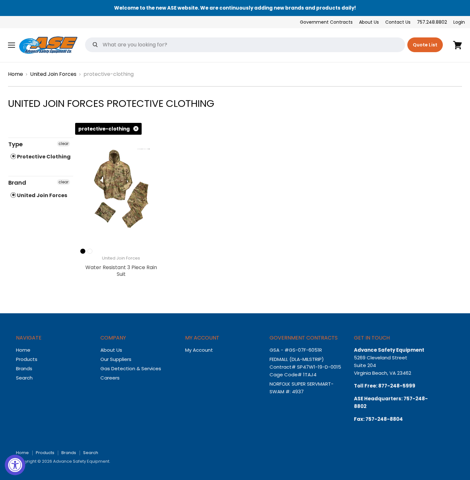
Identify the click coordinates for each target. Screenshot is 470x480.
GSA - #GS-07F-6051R (296, 350)
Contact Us (398, 22)
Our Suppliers (115, 359)
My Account (199, 350)
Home (15, 74)
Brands (24, 368)
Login (459, 22)
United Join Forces (53, 74)
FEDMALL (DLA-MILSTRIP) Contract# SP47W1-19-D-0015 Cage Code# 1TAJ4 (305, 367)
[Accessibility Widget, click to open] (15, 465)
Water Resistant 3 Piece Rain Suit (121, 271)
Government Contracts (326, 22)
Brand (17, 183)
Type (15, 144)
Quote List (425, 45)
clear (63, 143)
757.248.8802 (432, 22)
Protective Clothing (43, 156)
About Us (369, 22)
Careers (110, 377)
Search (24, 377)
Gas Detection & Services (130, 368)
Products (26, 359)
